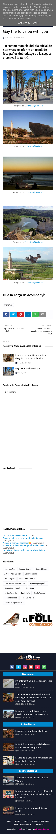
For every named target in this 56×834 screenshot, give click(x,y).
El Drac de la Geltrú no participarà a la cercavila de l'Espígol (33, 759)
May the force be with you (27, 368)
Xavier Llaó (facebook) (34, 106)
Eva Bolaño (25, 593)
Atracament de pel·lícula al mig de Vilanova (31, 779)
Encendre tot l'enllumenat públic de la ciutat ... (24, 545)
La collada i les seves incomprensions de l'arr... (24, 550)
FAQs (26, 821)
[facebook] (12, 667)
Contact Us (39, 824)
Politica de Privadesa (22, 824)
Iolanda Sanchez (25, 569)
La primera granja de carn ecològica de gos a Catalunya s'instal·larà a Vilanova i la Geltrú (34, 794)
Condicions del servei (40, 821)
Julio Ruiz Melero (27, 598)
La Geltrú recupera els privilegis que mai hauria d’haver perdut (32, 746)
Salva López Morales (27, 579)
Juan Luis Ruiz (9, 569)
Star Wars (8, 305)
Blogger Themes (42, 829)
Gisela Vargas (39, 593)
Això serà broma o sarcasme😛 (17, 543)
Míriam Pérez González (13, 588)
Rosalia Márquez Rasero (14, 603)
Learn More (24, 23)
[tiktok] (37, 667)
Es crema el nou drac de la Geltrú (31, 731)
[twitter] (18, 667)
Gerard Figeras (31, 574)
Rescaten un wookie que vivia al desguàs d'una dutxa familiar (30, 357)
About (17, 821)
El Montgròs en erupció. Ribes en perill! (31, 810)
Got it (36, 23)
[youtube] (31, 667)
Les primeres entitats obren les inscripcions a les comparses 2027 (31, 713)
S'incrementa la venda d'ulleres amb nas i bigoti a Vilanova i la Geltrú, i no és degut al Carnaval (33, 697)
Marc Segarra (9, 579)
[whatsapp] (44, 667)
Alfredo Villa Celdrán (12, 574)
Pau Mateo (30, 588)
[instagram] (25, 667)
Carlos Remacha (10, 593)
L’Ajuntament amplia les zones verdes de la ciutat (33, 683)
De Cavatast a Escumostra (15, 535)
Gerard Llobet (41, 569)
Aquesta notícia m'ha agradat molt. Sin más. (23, 538)
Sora (19, 829)
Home (9, 821)
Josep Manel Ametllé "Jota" (15, 583)
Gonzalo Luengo (10, 598)
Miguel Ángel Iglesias (38, 583)
